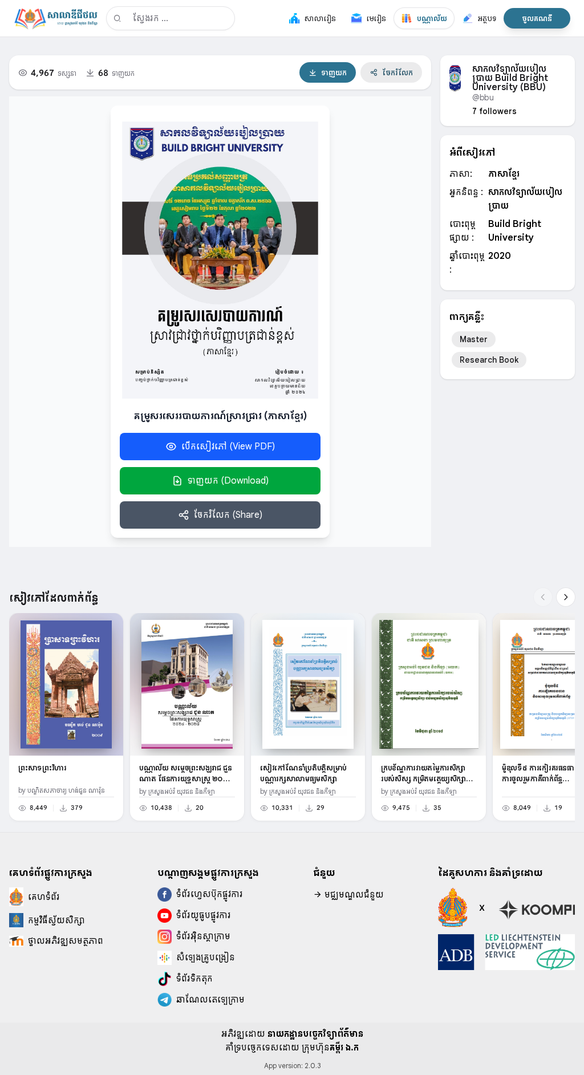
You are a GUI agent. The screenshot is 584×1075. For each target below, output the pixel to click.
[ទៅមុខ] (566, 597)
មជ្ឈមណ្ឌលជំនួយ (353, 894)
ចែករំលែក (397, 72)
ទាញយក (334, 72)
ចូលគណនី (537, 18)
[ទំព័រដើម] (56, 18)
